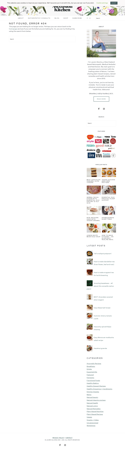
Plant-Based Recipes (95, 414)
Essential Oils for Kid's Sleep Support (108, 198)
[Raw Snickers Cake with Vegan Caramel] (94, 210)
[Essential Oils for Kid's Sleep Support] (109, 190)
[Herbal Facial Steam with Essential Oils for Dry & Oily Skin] (94, 190)
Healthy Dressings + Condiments (99, 389)
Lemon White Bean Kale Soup (93, 236)
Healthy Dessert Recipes (96, 386)
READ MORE (101, 99)
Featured (90, 375)
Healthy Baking (93, 383)
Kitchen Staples (93, 392)
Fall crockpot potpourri (102, 253)
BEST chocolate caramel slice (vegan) (94, 181)
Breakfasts (91, 366)
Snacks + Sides (93, 420)
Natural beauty (92, 397)
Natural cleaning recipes (96, 400)
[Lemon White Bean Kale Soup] (94, 228)
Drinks (89, 369)
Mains (89, 395)
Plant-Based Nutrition (95, 411)
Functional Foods (93, 380)
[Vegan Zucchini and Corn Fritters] (109, 172)
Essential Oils (92, 372)
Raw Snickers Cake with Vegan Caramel (93, 219)
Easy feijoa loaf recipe (102, 308)
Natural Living (92, 406)
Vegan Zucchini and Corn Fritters (108, 181)
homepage (13, 29)
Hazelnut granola (100, 348)
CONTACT (69, 438)
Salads (89, 417)
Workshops (91, 426)
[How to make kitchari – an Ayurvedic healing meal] (109, 228)
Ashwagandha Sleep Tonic (108, 218)
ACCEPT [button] (114, 3)
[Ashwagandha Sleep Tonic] (109, 210)
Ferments (90, 378)
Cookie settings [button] (102, 3)
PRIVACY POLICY (58, 438)
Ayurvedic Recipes (94, 363)
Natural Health (92, 403)
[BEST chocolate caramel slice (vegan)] (94, 172)
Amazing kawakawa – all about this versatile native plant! (100, 286)
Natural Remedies (93, 409)
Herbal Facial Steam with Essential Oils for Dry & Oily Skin (93, 200)
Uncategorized (92, 423)
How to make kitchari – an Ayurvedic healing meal (108, 237)
